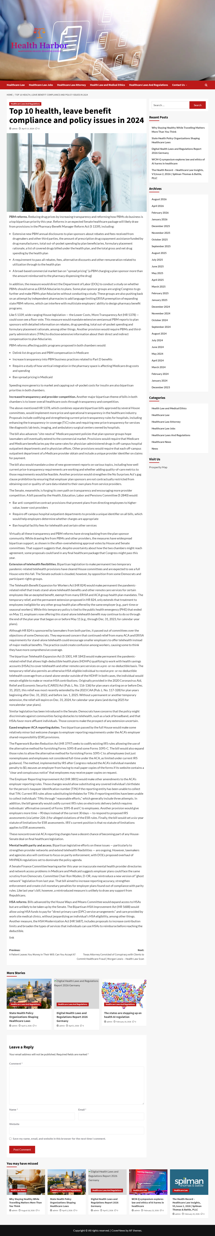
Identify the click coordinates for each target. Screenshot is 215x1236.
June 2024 (158, 346)
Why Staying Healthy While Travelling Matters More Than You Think (178, 129)
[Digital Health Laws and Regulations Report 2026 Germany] (76, 994)
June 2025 (158, 266)
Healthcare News (161, 441)
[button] (206, 85)
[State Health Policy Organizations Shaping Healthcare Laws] (29, 994)
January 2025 (159, 299)
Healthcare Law (16, 85)
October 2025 (160, 239)
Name (13, 1109)
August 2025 (159, 252)
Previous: (42, 952)
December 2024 (161, 306)
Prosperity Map (158, 467)
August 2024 (159, 333)
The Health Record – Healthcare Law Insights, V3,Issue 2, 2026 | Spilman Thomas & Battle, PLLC (178, 174)
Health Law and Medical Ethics (107, 85)
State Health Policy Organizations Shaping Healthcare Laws (23, 1017)
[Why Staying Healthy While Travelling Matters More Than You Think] (26, 1182)
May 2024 (157, 353)
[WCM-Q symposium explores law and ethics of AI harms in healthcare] (148, 1182)
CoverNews (118, 1230)
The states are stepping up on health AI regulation (123, 1015)
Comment (16, 1063)
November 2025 (161, 232)
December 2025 (161, 225)
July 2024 (157, 340)
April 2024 (158, 360)
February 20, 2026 (192, 1214)
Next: (110, 954)
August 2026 (159, 199)
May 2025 (157, 272)
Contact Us (178, 85)
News (155, 448)
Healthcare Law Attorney (71, 85)
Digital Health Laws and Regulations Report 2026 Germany (72, 1017)
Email (82, 1109)
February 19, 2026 (123, 1021)
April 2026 (158, 205)
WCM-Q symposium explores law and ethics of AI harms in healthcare (178, 161)
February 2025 (160, 293)
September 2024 (161, 326)
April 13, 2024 (28, 128)
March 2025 (159, 286)
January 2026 (159, 219)
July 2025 (157, 259)
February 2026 (160, 212)
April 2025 (158, 279)
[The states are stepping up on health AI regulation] (124, 994)
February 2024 (160, 373)
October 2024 (160, 319)
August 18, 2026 (28, 1210)
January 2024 (159, 380)
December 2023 (161, 387)
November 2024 (161, 313)
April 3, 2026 (26, 1025)
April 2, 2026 (74, 1025)
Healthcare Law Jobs (41, 85)
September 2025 (161, 246)
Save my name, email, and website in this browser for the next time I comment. (59, 1138)
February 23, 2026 (151, 1210)
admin (15, 128)
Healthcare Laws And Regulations (148, 85)
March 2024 (159, 366)
